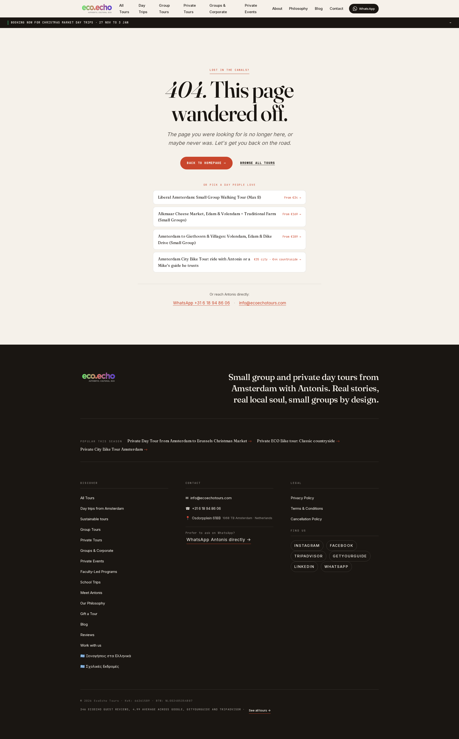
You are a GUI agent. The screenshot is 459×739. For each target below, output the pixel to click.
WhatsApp (336, 566)
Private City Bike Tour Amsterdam (114, 449)
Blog (319, 8)
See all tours (260, 710)
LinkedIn (304, 566)
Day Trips (143, 8)
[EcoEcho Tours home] (97, 8)
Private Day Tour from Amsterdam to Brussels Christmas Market (189, 440)
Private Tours (190, 8)
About (277, 8)
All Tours (124, 8)
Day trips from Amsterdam (102, 508)
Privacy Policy (302, 498)
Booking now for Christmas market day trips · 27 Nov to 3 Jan (231, 22)
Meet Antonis (91, 592)
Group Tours (164, 8)
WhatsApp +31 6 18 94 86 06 (201, 303)
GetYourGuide (350, 556)
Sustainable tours (94, 519)
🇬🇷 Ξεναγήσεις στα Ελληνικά (105, 656)
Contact (336, 8)
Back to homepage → (206, 163)
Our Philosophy (92, 603)
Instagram (307, 545)
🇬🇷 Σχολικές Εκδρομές (99, 666)
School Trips (90, 582)
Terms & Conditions (307, 508)
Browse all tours (257, 163)
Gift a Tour (88, 613)
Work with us (90, 645)
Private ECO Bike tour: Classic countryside (298, 440)
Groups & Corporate (218, 8)
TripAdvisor (308, 556)
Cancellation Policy (306, 519)
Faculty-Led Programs (98, 571)
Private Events (251, 8)
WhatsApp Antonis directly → (218, 539)
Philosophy (298, 8)
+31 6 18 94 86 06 (203, 508)
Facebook (341, 545)
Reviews (87, 635)
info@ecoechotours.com (262, 303)
